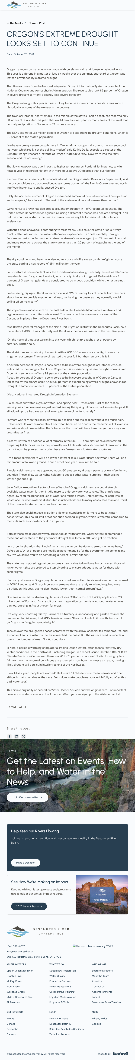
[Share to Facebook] (9, 736)
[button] (125, 5)
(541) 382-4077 (16, 946)
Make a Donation (25, 862)
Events (10, 1018)
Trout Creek (13, 986)
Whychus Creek (16, 991)
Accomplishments (102, 991)
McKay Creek (14, 981)
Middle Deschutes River (20, 997)
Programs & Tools (59, 1002)
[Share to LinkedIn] (16, 736)
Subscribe (12, 1029)
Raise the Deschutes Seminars (66, 1029)
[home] (26, 4)
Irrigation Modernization (62, 997)
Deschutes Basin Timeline (106, 1002)
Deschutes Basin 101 (60, 1023)
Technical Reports (59, 1034)
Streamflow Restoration (62, 970)
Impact (96, 997)
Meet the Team (100, 976)
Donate (11, 1023)
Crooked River (14, 976)
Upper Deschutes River (20, 970)
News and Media (59, 1018)
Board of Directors (102, 970)
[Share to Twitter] (23, 736)
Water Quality (57, 976)
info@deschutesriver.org (20, 951)
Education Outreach (60, 981)
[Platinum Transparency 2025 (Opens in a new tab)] (92, 946)
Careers (11, 1034)
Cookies (96, 1023)
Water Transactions (60, 986)
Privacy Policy (100, 1018)
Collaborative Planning (62, 991)
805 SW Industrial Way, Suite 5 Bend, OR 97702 (34, 956)
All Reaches (13, 1002)
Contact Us (98, 986)
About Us (97, 981)
